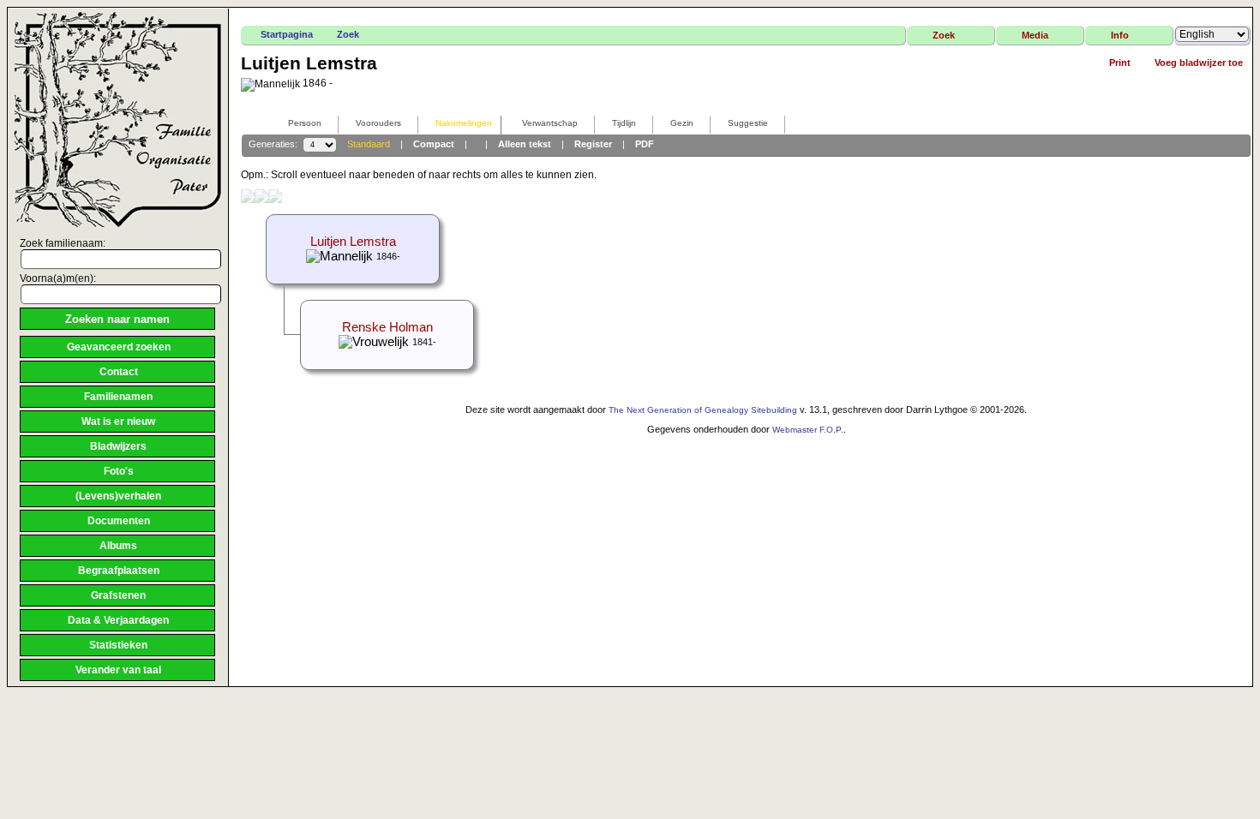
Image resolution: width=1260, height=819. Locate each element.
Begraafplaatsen (118, 571)
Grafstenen (118, 595)
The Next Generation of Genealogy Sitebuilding (703, 410)
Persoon (304, 123)
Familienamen (118, 397)
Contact (118, 372)
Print (1120, 62)
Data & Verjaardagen (118, 620)
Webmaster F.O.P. (807, 429)
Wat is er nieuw (118, 421)
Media (1035, 35)
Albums (118, 546)
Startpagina (287, 34)
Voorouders (378, 123)
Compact (433, 144)
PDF (644, 144)
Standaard (368, 144)
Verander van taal (118, 670)
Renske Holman (387, 327)
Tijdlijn (624, 123)
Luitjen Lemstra (353, 241)
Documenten (118, 521)
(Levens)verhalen (118, 496)
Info (1120, 35)
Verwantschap (550, 123)
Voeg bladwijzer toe (1199, 62)
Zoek (348, 34)
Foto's (119, 471)
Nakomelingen (463, 123)
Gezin (681, 123)
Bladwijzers (118, 446)
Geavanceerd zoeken (119, 347)
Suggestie (748, 123)
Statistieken (118, 645)
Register (593, 144)
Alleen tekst (524, 144)
